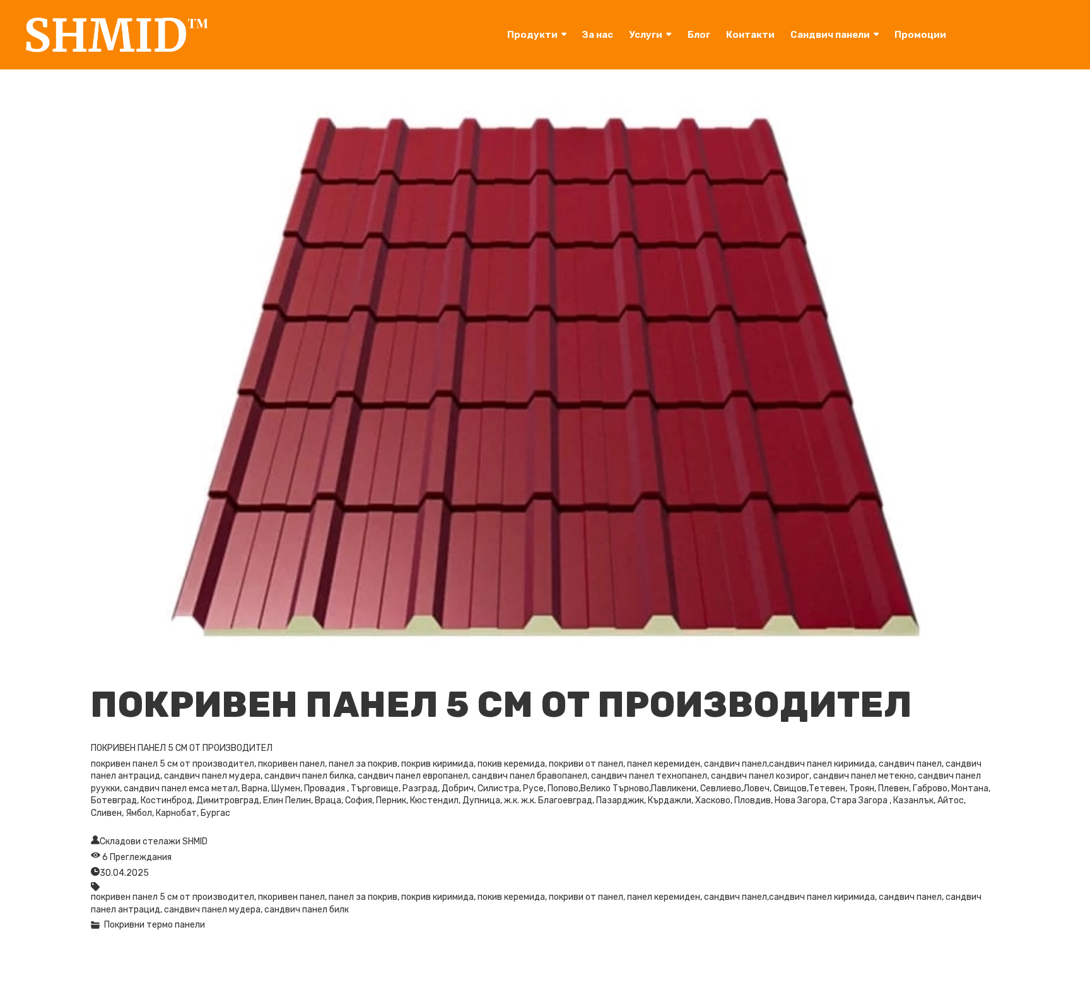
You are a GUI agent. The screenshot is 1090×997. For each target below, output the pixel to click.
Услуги (645, 34)
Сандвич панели (830, 34)
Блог (699, 34)
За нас (597, 34)
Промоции (920, 34)
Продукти (532, 34)
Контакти (750, 34)
